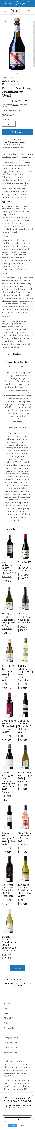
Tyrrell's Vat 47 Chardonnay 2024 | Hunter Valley (9, 673)
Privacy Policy (10, 1043)
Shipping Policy (11, 1038)
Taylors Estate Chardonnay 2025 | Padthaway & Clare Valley (9, 944)
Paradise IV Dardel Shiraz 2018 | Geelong (25, 566)
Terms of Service (11, 1053)
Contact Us (9, 1028)
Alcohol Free (10, 1018)
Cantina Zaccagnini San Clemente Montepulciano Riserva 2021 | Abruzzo (9, 782)
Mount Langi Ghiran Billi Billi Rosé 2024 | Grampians (25, 838)
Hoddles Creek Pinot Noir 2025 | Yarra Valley (25, 618)
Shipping (15, 104)
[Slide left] (13, 74)
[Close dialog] (33, 1095)
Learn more (29, 1122)
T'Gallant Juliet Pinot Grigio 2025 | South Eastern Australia (25, 673)
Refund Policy (10, 1048)
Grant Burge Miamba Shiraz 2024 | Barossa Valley (9, 726)
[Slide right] (22, 74)
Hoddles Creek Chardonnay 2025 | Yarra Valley (9, 620)
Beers (6, 1013)
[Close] (33, 1119)
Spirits (7, 1008)
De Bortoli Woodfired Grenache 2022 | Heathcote (8, 890)
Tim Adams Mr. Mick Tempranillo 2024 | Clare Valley (9, 838)
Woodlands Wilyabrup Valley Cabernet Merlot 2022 (9, 568)
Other (6, 1023)
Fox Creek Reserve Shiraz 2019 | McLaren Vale (25, 726)
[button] (4, 10)
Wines (7, 1003)
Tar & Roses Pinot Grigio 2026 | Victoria (25, 776)
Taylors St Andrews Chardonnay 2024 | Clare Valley (25, 890)
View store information (13, 148)
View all (17, 968)
